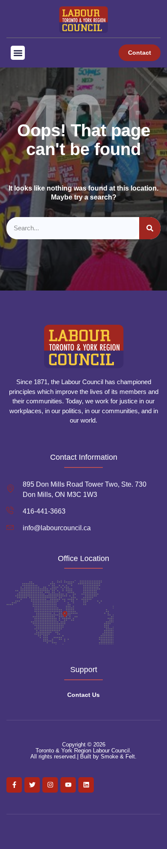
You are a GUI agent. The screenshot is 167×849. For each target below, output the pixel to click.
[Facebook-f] (14, 785)
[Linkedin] (86, 785)
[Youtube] (68, 785)
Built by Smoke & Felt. (108, 756)
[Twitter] (32, 785)
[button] (18, 53)
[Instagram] (50, 785)
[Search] (150, 228)
